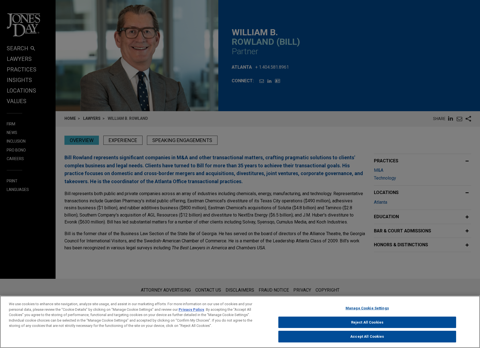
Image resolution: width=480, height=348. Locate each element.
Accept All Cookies (367, 336)
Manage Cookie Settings (367, 308)
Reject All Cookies (367, 322)
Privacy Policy (191, 309)
